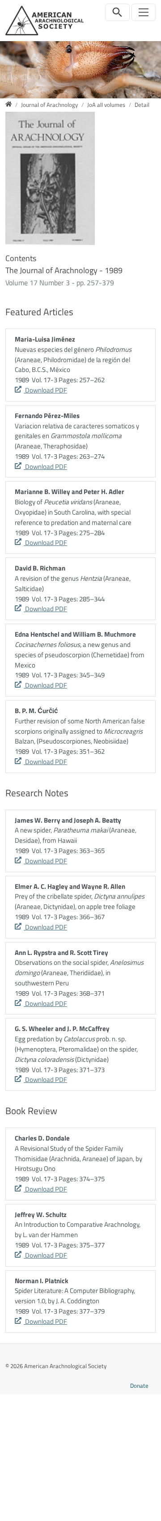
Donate (139, 1385)
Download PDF (45, 390)
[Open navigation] (143, 12)
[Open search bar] (117, 12)
